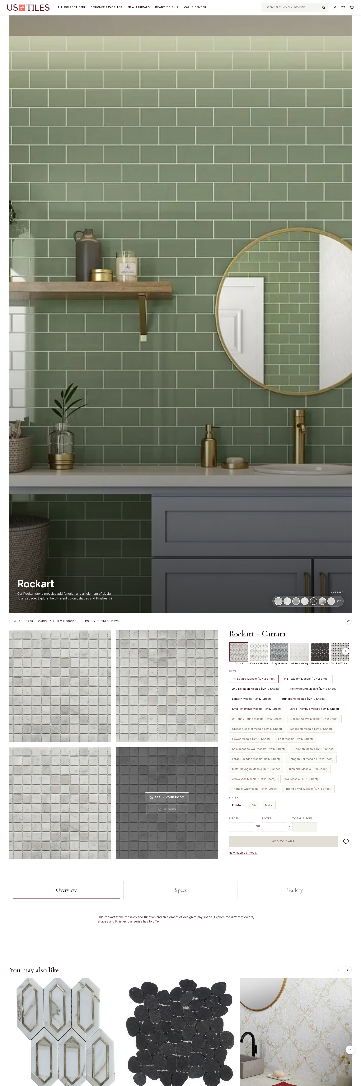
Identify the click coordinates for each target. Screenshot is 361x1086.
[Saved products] (343, 7)
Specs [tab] (180, 889)
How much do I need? (243, 852)
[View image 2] (167, 686)
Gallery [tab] (295, 889)
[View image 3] (60, 803)
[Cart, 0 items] (351, 7)
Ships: (100, 621)
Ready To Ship (166, 7)
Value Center (195, 7)
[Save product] (346, 841)
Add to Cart (283, 841)
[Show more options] (345, 651)
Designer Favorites (106, 7)
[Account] (334, 7)
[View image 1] (60, 686)
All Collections (71, 7)
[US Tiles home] (28, 7)
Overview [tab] (66, 889)
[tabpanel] (180, 926)
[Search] (323, 7)
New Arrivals (139, 7)
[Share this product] (348, 621)
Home (13, 621)
